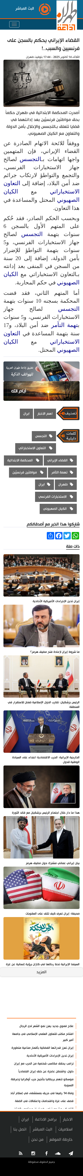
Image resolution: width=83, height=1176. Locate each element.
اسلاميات (65, 1129)
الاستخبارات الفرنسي (53, 497)
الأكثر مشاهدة (60, 1012)
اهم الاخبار (45, 414)
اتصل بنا (20, 1129)
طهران (63, 484)
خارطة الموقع (61, 1139)
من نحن (37, 1139)
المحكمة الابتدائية (20, 460)
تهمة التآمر (64, 325)
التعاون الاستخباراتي (33, 448)
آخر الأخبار (64, 1001)
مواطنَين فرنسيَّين (25, 472)
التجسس (30, 159)
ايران (26, 414)
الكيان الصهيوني (55, 509)
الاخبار (68, 1119)
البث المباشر (42, 1129)
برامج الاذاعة (46, 1119)
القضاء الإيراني (57, 460)
